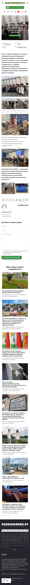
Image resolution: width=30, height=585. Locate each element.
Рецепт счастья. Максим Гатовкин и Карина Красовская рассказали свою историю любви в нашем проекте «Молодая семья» (14, 448)
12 (11, 537)
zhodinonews (23, 205)
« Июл (14, 549)
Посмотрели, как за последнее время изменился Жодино (13, 291)
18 (7, 539)
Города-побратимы (15, 35)
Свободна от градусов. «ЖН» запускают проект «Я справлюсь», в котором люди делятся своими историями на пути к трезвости (14, 507)
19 (11, 539)
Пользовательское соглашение (17, 569)
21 (19, 539)
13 (15, 537)
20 (15, 539)
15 (22, 537)
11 (7, 537)
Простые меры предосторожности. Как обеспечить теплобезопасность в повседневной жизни (14, 384)
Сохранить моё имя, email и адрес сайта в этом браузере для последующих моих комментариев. (15, 252)
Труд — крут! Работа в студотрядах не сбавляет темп (13, 477)
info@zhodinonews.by (19, 574)
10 (3, 537)
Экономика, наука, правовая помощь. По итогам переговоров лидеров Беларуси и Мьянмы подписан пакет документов (13, 353)
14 (19, 537)
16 (26, 537)
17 (3, 539)
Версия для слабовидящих (16, 7)
